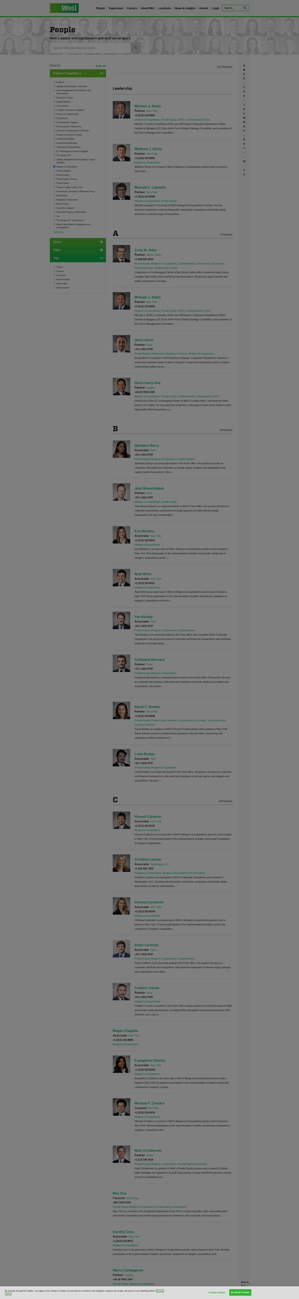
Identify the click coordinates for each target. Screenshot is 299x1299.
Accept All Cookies (240, 1292)
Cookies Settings (217, 1292)
